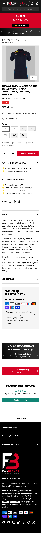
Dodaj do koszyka (28, 153)
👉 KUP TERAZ (20, 25)
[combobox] (20, 9)
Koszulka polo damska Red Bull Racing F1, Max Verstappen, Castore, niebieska (19, 41)
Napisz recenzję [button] (20, 400)
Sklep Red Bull (11, 39)
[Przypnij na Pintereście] (19, 201)
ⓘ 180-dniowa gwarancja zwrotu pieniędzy (19, 113)
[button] (37, 3)
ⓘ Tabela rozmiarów (10, 119)
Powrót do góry (20, 418)
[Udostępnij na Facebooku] (14, 201)
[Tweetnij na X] (10, 201)
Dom (3, 39)
